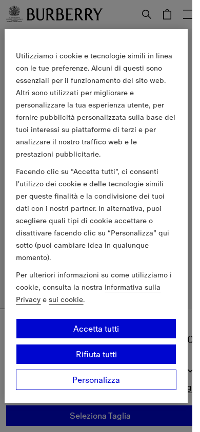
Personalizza (96, 380)
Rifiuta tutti (96, 354)
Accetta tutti (96, 328)
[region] (96, 216)
